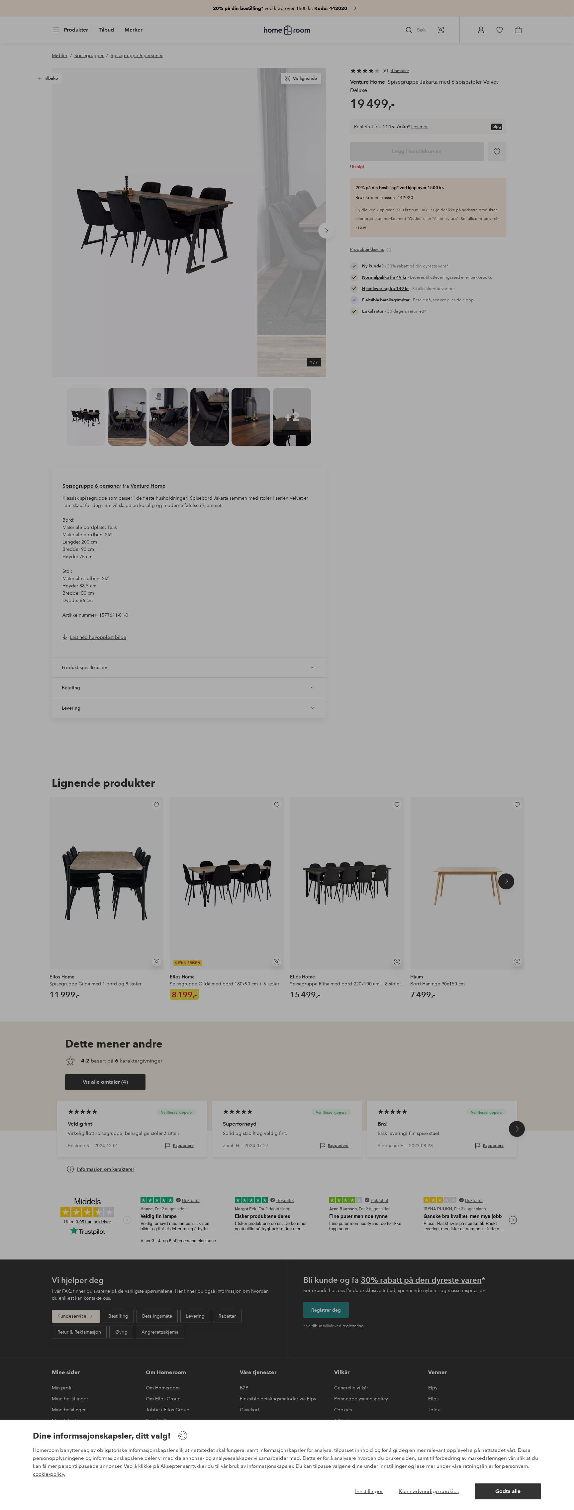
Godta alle (508, 1491)
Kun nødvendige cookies (429, 1491)
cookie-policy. (49, 1474)
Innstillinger (369, 1491)
